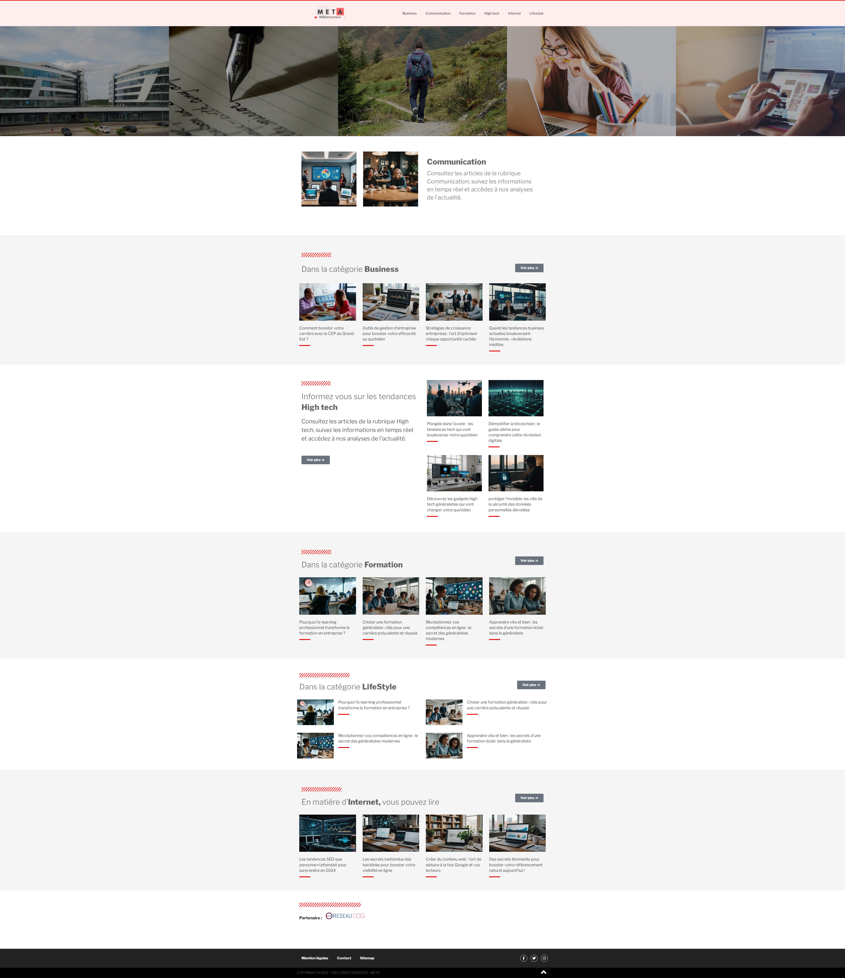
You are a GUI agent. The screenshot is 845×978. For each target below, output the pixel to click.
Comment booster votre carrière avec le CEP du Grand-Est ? (327, 333)
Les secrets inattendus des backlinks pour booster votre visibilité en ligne (389, 864)
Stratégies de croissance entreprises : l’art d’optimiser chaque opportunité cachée (452, 333)
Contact (344, 958)
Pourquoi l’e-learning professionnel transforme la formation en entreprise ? (324, 627)
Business (409, 13)
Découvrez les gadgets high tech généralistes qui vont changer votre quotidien (452, 504)
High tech (491, 13)
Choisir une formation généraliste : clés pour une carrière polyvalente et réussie (390, 627)
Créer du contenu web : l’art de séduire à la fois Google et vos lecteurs (453, 864)
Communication (438, 13)
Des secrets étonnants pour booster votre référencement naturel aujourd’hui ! (516, 864)
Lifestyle (537, 13)
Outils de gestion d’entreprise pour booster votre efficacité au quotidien (389, 333)
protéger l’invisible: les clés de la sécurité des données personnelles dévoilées (515, 504)
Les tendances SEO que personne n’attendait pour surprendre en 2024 (323, 864)
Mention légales (314, 958)
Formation (467, 13)
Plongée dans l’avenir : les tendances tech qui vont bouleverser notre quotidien (452, 429)
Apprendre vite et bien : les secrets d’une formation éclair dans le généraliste (516, 627)
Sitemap (367, 958)
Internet (514, 13)
